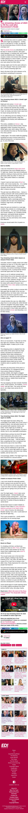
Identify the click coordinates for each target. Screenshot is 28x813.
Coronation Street (14, 766)
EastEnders (14, 768)
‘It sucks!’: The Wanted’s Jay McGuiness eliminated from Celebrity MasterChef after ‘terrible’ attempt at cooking (20, 675)
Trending (14, 773)
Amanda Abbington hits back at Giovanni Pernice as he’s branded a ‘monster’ (7, 734)
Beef (21, 182)
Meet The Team (14, 790)
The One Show (14, 761)
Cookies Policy (14, 797)
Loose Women (14, 757)
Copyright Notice (14, 802)
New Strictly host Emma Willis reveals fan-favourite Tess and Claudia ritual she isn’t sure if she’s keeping (7, 675)
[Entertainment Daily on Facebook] (14, 782)
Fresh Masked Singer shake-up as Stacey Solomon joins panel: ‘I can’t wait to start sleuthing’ (19, 688)
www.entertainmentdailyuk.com (11, 806)
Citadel (16, 493)
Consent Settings (14, 799)
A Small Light (17, 104)
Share (5, 33)
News (14, 750)
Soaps (14, 764)
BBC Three (16, 548)
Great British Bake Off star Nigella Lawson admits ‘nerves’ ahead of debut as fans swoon (7, 688)
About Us (14, 788)
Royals (14, 771)
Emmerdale (14, 770)
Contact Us (14, 795)
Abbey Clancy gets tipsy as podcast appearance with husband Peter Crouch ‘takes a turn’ (20, 734)
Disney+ (17, 124)
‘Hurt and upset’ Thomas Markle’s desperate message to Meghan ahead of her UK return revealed (7, 720)
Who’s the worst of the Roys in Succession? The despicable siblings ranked (13, 592)
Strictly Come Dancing (14, 763)
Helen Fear (7, 30)
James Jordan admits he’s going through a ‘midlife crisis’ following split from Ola (6, 706)
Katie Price (14, 775)
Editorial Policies (14, 792)
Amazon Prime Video (6, 645)
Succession (19, 645)
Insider (14, 777)
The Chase (14, 759)
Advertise (14, 793)
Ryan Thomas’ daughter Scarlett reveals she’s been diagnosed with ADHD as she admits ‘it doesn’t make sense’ (20, 706)
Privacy (14, 801)
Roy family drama (8, 50)
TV (1, 21)
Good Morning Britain (14, 754)
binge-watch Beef (19, 168)
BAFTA (23, 551)
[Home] (3, 2)
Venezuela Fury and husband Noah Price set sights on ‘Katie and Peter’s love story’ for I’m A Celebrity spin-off (20, 660)
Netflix (2, 224)
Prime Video (11, 285)
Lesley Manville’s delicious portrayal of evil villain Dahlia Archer (13, 508)
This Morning (14, 755)
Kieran (13, 310)
